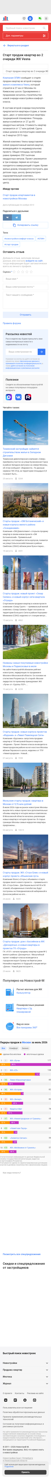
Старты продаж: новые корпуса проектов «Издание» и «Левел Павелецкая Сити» (25, 733)
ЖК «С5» (14, 1070)
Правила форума (12, 323)
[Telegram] (16, 217)
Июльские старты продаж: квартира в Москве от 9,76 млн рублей (23, 802)
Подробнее (9, 1467)
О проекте (7, 1393)
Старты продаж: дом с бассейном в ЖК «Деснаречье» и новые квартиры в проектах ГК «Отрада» (23, 945)
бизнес (25, 1048)
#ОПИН (40, 239)
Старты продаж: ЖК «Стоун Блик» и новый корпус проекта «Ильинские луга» (25, 874)
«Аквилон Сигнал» (18, 1138)
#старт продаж (11, 244)
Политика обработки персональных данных (24, 1412)
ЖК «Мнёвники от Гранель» (23, 1148)
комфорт (13, 1048)
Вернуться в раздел (18, 45)
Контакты (19, 1393)
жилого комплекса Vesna (16, 84)
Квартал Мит (16, 1109)
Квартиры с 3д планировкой (24, 1010)
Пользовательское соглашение (17, 1408)
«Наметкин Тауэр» (18, 1128)
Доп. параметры (14, 35)
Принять (26, 1472)
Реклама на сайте (35, 1393)
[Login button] (30, 18)
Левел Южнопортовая (20, 1080)
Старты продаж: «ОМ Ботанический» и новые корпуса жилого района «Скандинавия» (23, 524)
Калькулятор (23, 992)
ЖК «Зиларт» (16, 1099)
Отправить (25, 314)
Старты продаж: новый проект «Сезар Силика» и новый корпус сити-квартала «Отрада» (24, 597)
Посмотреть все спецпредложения (22, 1254)
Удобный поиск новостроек (20, 28)
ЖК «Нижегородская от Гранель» (25, 1118)
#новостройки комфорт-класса (19, 239)
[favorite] (24, 18)
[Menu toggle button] (46, 18)
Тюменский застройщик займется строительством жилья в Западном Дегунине (22, 452)
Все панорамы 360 (27, 1027)
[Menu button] (39, 18)
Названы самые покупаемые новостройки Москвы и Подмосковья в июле (25, 665)
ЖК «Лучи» (15, 1060)
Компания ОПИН (11, 77)
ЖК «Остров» (16, 1089)
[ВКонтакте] (7, 217)
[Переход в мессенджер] (34, 1400)
